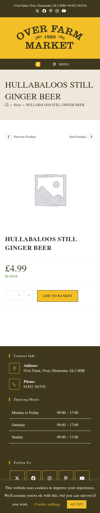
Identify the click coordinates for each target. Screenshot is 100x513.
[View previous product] (9, 137)
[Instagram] (49, 477)
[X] (17, 477)
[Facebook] (33, 477)
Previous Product (25, 136)
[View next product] (91, 137)
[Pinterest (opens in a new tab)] (51, 11)
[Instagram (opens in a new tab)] (57, 11)
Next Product (77, 136)
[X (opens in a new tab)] (37, 11)
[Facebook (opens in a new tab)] (44, 11)
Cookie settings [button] (47, 504)
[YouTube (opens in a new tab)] (63, 11)
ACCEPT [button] (76, 504)
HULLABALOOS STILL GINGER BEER (55, 104)
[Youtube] (82, 477)
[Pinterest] (66, 477)
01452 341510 (77, 5)
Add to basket (58, 296)
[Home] (7, 104)
